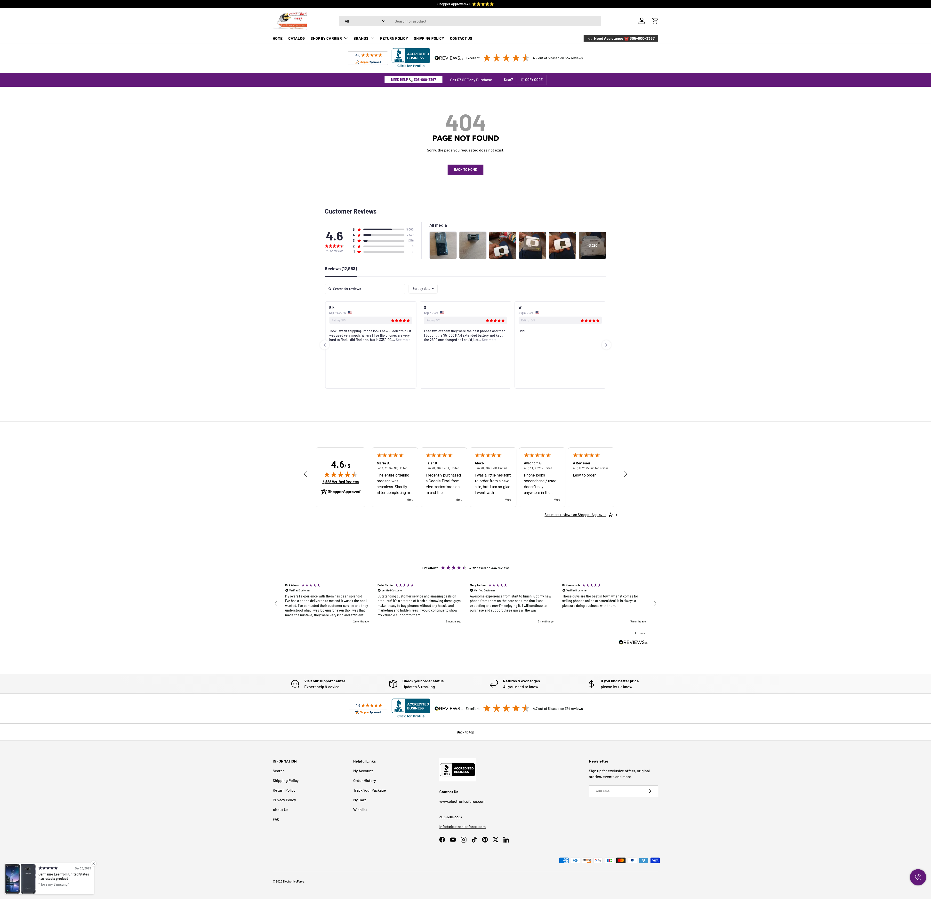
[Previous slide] (324, 345)
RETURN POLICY (394, 38)
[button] (655, 21)
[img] (341, 474)
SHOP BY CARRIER (326, 38)
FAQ (276, 819)
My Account (363, 770)
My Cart (359, 799)
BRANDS (361, 38)
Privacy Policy (284, 799)
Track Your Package (369, 790)
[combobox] (470, 21)
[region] (465, 603)
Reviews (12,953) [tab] (341, 268)
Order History (364, 780)
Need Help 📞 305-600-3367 (413, 80)
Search (279, 770)
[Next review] (625, 474)
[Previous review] (305, 474)
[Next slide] (606, 345)
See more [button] (340, 340)
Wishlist (360, 809)
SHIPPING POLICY (429, 38)
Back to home (465, 169)
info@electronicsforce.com (462, 826)
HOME (277, 38)
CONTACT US (461, 38)
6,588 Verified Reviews (340, 482)
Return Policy (284, 790)
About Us (280, 809)
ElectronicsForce (293, 881)
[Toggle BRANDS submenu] (372, 38)
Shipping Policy (286, 780)
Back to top (465, 732)
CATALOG (296, 38)
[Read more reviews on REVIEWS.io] (633, 643)
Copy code (534, 80)
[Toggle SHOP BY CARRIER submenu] (346, 38)
